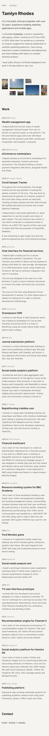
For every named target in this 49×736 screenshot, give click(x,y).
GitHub (12, 723)
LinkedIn (21, 723)
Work (4, 5)
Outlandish (18, 34)
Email (4, 723)
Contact (13, 5)
